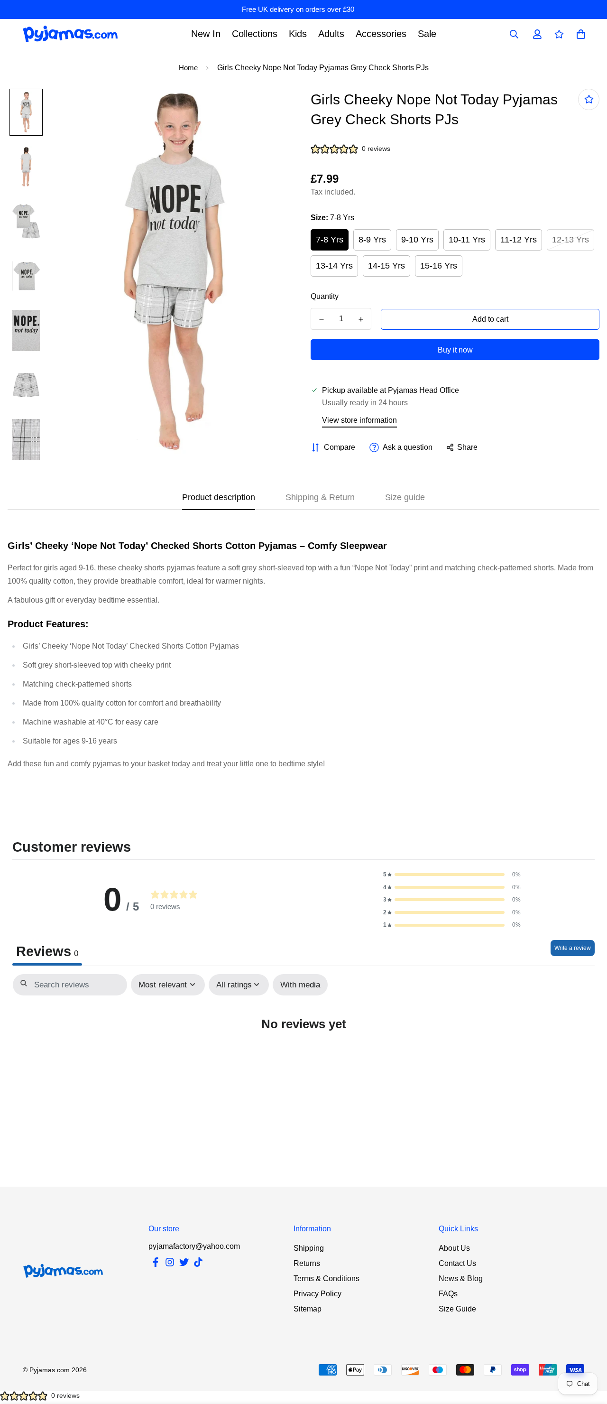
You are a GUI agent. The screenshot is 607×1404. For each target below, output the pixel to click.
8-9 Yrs (372, 239)
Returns (307, 1263)
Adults (331, 33)
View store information (359, 420)
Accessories (381, 33)
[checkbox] (300, 984)
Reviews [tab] (47, 951)
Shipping (309, 1248)
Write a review (572, 948)
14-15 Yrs (386, 265)
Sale (427, 33)
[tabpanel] (303, 1052)
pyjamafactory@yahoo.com (194, 1246)
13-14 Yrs (334, 265)
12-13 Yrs (570, 239)
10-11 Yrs (467, 239)
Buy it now (455, 350)
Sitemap (308, 1309)
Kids (298, 33)
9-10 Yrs (417, 239)
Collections (254, 33)
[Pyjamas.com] (70, 34)
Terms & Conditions (326, 1278)
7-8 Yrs (329, 239)
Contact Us (457, 1263)
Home (188, 68)
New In (206, 33)
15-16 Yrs (438, 265)
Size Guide (457, 1309)
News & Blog (461, 1278)
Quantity (325, 296)
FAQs (448, 1294)
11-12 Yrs (518, 239)
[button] (452, 874)
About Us (454, 1248)
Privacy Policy (317, 1294)
